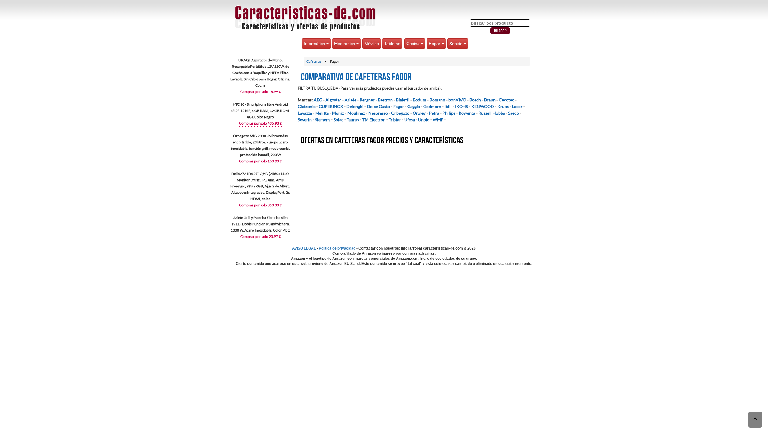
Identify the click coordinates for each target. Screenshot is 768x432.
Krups (503, 106)
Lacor (517, 106)
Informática (315, 43)
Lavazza (305, 113)
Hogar (435, 43)
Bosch (475, 99)
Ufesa (409, 119)
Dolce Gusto (378, 106)
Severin (305, 119)
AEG (318, 99)
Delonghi (355, 106)
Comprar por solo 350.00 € (260, 205)
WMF (438, 119)
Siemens (322, 119)
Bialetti (403, 99)
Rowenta (467, 113)
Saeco (513, 113)
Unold (424, 119)
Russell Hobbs (491, 113)
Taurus (353, 119)
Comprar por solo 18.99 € (260, 91)
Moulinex (356, 113)
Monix (338, 113)
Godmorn (432, 106)
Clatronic (307, 106)
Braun (490, 99)
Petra (434, 113)
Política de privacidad (337, 248)
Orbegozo (400, 113)
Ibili (448, 106)
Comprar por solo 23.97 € (260, 236)
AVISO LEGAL (304, 248)
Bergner (367, 99)
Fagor (398, 106)
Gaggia (413, 106)
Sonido (456, 43)
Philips (448, 113)
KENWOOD (482, 106)
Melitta (322, 113)
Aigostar (333, 99)
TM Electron (374, 119)
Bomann (437, 99)
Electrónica (345, 43)
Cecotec (506, 99)
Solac (339, 119)
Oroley (419, 113)
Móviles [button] (371, 43)
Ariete (350, 99)
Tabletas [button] (392, 43)
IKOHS (461, 106)
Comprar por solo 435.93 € (260, 123)
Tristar (395, 119)
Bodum (419, 99)
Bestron (385, 99)
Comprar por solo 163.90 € (260, 161)
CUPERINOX (331, 106)
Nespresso (378, 113)
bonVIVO (457, 99)
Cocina (413, 43)
